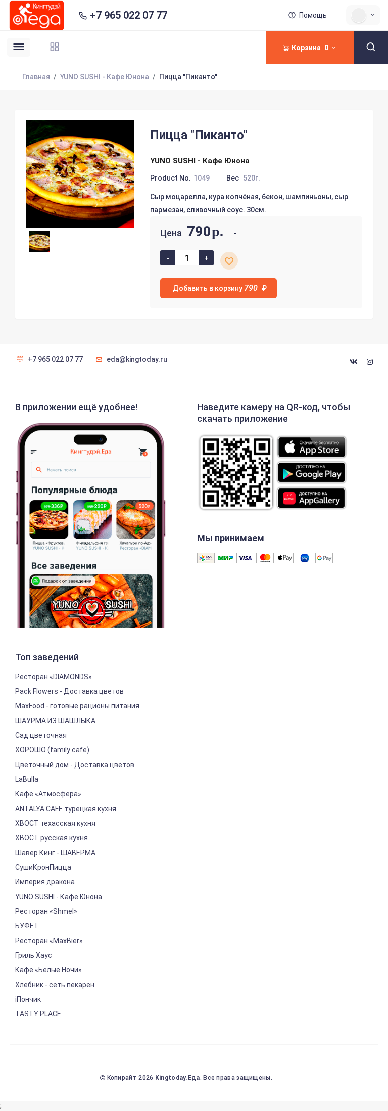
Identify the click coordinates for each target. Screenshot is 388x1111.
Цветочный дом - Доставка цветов (74, 765)
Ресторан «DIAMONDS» (53, 677)
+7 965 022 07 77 (128, 15)
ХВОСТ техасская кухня (55, 823)
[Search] (371, 47)
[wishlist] (229, 261)
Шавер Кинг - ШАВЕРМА (55, 853)
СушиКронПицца (43, 867)
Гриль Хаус (33, 955)
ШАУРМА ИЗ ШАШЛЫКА (55, 721)
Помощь (313, 15)
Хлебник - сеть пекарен (54, 985)
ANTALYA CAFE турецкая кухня (65, 809)
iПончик (28, 999)
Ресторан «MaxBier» (49, 941)
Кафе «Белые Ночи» (48, 970)
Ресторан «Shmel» (46, 911)
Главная (36, 77)
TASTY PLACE (38, 1014)
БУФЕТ (27, 926)
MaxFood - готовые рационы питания (77, 706)
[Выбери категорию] (54, 47)
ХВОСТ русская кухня (51, 838)
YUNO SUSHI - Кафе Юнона (104, 77)
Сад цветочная (41, 735)
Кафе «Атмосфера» (48, 794)
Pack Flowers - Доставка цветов (69, 691)
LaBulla (26, 779)
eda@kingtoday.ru (137, 359)
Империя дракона (45, 882)
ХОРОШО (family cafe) (52, 750)
